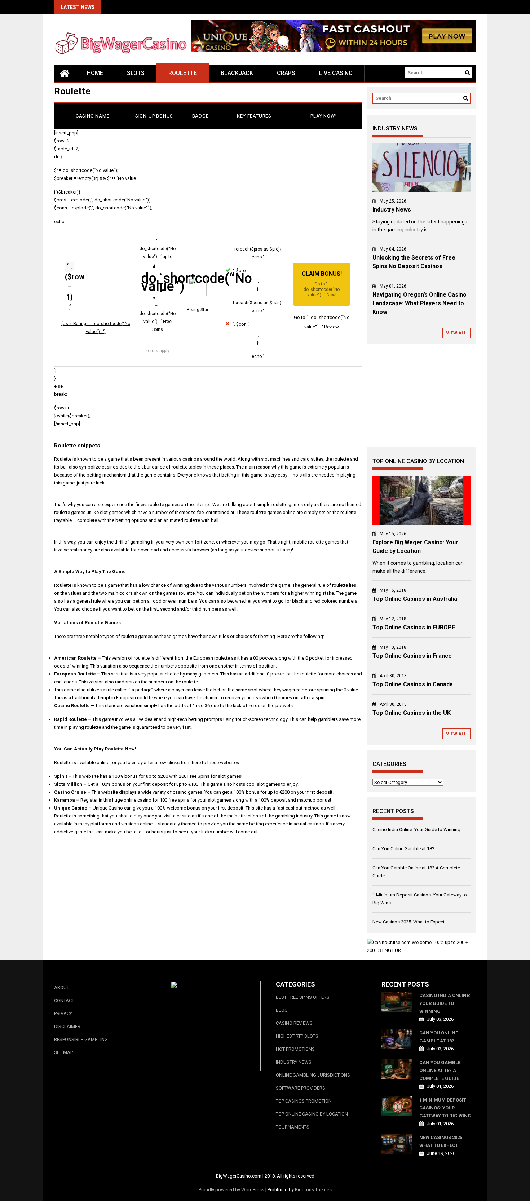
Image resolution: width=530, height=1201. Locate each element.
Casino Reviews (294, 1023)
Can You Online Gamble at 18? (403, 848)
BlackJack (237, 73)
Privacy (63, 1013)
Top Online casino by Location (312, 1114)
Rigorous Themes (313, 1189)
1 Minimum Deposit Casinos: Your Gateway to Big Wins (445, 1107)
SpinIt (60, 776)
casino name (93, 116)
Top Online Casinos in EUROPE (413, 627)
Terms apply (157, 350)
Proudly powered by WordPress (231, 1189)
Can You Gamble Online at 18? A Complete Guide (439, 1070)
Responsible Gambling (81, 1039)
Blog (282, 1010)
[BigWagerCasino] (64, 73)
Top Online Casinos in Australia (414, 598)
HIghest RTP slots (297, 1036)
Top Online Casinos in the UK (411, 712)
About (61, 987)
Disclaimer (67, 1026)
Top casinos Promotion (304, 1101)
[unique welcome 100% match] (333, 50)
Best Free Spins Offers (303, 997)
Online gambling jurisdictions (313, 1075)
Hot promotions (295, 1049)
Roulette (182, 73)
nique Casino (72, 808)
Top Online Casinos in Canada (412, 684)
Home (95, 73)
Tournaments (292, 1127)
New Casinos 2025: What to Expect (408, 922)
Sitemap (63, 1052)
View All (456, 333)
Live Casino (336, 73)
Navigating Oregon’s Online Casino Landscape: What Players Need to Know (419, 303)
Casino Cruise (70, 792)
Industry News (391, 209)
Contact (64, 1000)
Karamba (64, 800)
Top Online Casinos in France (412, 655)
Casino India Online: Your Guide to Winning (416, 829)
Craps (286, 73)
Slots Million (68, 784)
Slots (136, 73)
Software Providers (300, 1088)
